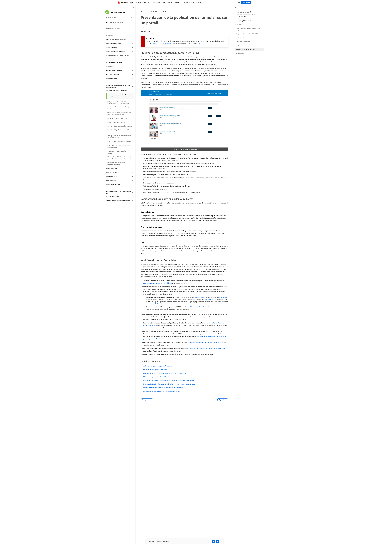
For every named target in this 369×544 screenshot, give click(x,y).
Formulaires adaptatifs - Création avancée (118, 59)
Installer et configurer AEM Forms (116, 40)
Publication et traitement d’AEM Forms (116, 91)
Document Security (111, 176)
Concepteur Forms (111, 180)
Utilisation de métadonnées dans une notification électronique (117, 163)
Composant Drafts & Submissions (116, 122)
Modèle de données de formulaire (115, 51)
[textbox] (119, 17)
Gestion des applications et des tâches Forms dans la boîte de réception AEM (119, 113)
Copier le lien (247, 20)
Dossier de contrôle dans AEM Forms (117, 118)
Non (245, 16)
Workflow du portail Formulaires (245, 49)
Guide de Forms (166, 12)
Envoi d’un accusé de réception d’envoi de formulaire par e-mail (118, 146)
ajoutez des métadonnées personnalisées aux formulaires (207, 348)
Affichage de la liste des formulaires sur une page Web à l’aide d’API (164, 373)
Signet (239, 20)
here (198, 44)
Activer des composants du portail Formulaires (157, 366)
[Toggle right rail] (236, 7)
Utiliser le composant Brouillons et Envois (156, 377)
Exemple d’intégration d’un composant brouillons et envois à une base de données (169, 384)
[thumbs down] (217, 541)
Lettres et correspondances (114, 82)
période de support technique (162, 44)
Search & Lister (199, 297)
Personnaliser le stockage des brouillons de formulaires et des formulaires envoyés (169, 380)
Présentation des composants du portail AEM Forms (248, 29)
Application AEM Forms (112, 74)
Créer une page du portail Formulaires (155, 370)
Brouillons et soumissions (243, 41)
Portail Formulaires (112, 169)
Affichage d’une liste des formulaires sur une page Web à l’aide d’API (119, 137)
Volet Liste (224, 297)
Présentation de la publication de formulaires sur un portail (161, 391)
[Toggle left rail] (133, 7)
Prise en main (109, 36)
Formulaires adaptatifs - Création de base (117, 55)
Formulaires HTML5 (111, 78)
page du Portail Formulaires (160, 304)
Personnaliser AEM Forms (113, 184)
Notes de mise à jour (111, 32)
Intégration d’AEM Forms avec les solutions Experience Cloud (118, 86)
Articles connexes (240, 53)
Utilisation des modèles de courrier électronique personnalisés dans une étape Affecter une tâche (120, 158)
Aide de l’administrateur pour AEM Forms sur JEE (118, 192)
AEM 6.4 (155, 12)
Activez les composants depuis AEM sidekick (157, 283)
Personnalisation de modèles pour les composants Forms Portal (163, 388)
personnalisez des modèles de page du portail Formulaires (205, 342)
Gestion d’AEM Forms (112, 47)
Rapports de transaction (113, 188)
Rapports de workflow (112, 196)
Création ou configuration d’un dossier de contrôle (118, 152)
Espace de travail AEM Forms (114, 70)
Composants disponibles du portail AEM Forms (248, 34)
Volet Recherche (209, 299)
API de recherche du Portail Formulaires (202, 307)
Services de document (112, 172)
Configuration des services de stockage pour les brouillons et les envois (119, 108)
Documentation (145, 12)
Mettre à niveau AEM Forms (113, 43)
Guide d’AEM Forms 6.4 (113, 28)
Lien (238, 45)
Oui (239, 16)
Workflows (109, 66)
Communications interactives (114, 63)
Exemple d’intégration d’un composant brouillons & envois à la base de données (118, 102)
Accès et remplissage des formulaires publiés (119, 141)
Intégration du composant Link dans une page (119, 126)
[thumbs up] (213, 541)
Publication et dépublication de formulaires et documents (119, 131)
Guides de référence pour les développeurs (118, 200)
